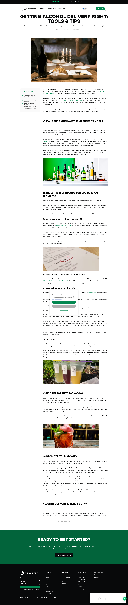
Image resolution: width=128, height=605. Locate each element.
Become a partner (82, 589)
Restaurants (97, 575)
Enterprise (96, 577)
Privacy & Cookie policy (57, 299)
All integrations (82, 575)
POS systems (81, 577)
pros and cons (92, 292)
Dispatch (64, 583)
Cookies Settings (64, 310)
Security (55, 597)
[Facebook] (60, 524)
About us (48, 575)
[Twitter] (64, 524)
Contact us (48, 582)
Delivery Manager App (66, 578)
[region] (64, 302)
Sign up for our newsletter (49, 592)
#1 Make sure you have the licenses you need (30, 96)
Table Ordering (65, 586)
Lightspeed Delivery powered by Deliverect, (55, 281)
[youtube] (23, 577)
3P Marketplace (82, 579)
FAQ (47, 584)
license (45, 141)
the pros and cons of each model (73, 344)
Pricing (47, 577)
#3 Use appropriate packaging (29, 104)
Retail (79, 584)
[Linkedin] (67, 524)
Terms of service (24, 597)
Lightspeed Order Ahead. (63, 225)
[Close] (123, 595)
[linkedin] (21, 577)
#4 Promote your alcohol (30, 106)
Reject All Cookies (64, 306)
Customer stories (50, 589)
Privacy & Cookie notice (41, 597)
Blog (47, 586)
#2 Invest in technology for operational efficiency (31, 100)
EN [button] (85, 8)
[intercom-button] (125, 599)
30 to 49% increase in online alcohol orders (69, 100)
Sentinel (64, 575)
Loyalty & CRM (81, 586)
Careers (48, 579)
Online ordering (82, 582)
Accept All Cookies (64, 302)
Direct (63, 581)
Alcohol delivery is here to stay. (30, 109)
